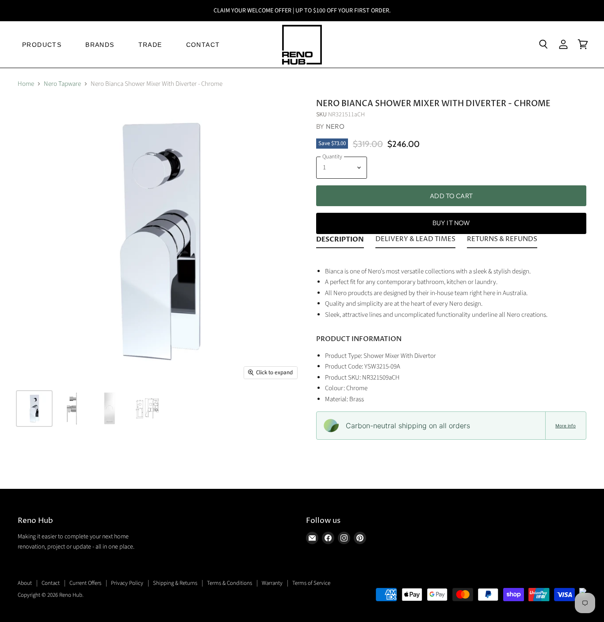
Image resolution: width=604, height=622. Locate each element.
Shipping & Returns (175, 583)
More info (565, 425)
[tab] (340, 241)
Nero (335, 126)
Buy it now (451, 223)
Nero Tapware (62, 84)
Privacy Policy (127, 583)
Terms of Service (311, 583)
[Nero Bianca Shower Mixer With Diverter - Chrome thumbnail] (34, 408)
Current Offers (85, 583)
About (25, 583)
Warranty (272, 583)
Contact (51, 583)
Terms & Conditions (229, 583)
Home (26, 84)
